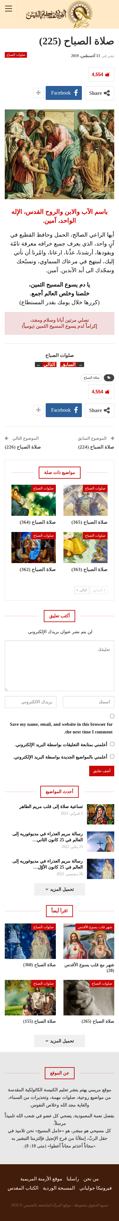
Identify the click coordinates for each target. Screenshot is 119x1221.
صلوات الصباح (16, 54)
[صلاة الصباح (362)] (33, 547)
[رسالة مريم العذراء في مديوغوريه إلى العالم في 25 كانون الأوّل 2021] (101, 869)
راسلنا (73, 1178)
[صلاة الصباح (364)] (33, 500)
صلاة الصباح (91, 377)
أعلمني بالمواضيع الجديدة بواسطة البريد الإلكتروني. (60, 757)
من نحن (91, 1178)
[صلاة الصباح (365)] (85, 500)
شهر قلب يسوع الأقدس (95, 927)
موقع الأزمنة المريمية (41, 1178)
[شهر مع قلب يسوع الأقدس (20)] (89, 941)
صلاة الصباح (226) (23, 447)
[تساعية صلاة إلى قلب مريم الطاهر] (101, 814)
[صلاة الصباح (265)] (89, 997)
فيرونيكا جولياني (95, 1188)
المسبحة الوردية (59, 1188)
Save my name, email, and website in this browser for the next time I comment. (61, 728)
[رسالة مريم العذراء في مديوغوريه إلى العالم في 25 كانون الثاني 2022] (101, 841)
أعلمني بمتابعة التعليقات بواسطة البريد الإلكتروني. (61, 744)
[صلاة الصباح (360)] (30, 941)
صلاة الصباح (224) (96, 447)
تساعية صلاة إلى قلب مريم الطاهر (51, 806)
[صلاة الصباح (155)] (30, 997)
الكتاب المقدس (23, 1188)
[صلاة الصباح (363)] (85, 547)
